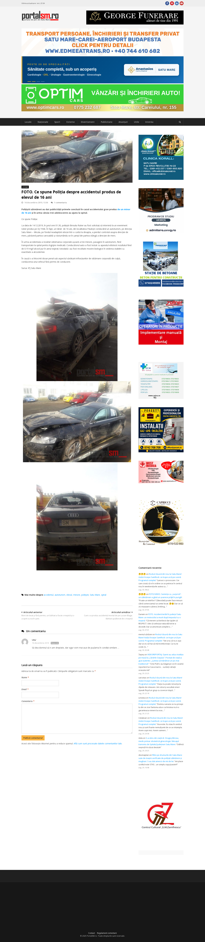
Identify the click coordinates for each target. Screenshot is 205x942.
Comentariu (27, 701)
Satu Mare (95, 594)
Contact (91, 933)
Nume (25, 677)
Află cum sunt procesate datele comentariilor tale (98, 743)
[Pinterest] (172, 3)
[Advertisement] (77, 761)
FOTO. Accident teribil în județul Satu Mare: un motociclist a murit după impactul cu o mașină (160, 617)
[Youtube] (182, 3)
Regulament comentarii (107, 933)
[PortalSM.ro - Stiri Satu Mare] (40, 19)
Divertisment (88, 121)
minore (76, 594)
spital (103, 594)
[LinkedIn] (177, 3)
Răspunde (54, 643)
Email (25, 689)
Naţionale (43, 121)
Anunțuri (123, 121)
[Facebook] (167, 3)
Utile (136, 121)
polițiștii (85, 594)
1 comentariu (60, 202)
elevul (69, 594)
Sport (57, 121)
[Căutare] (180, 122)
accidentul (48, 594)
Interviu (149, 121)
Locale (28, 121)
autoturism (60, 594)
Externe (70, 121)
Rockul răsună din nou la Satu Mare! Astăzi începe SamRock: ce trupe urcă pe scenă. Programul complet (160, 577)
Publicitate (106, 121)
